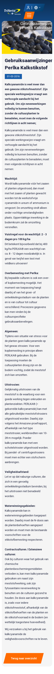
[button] (37, 7)
